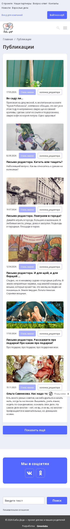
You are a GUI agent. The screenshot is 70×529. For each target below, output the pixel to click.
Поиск (57, 500)
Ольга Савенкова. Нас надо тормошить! (33, 393)
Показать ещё (35, 430)
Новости (6, 8)
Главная (8, 39)
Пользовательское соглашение (16, 510)
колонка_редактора (50, 92)
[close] (68, 393)
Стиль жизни (27, 92)
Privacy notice (60, 394)
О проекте (7, 4)
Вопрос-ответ (40, 4)
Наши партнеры (22, 4)
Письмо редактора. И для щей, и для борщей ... (32, 274)
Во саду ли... (14, 98)
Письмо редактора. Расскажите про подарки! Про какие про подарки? (31, 341)
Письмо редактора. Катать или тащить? (34, 162)
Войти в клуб (57, 15)
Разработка (28, 526)
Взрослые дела (20, 8)
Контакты (54, 4)
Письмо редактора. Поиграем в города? (33, 215)
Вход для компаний (12, 15)
